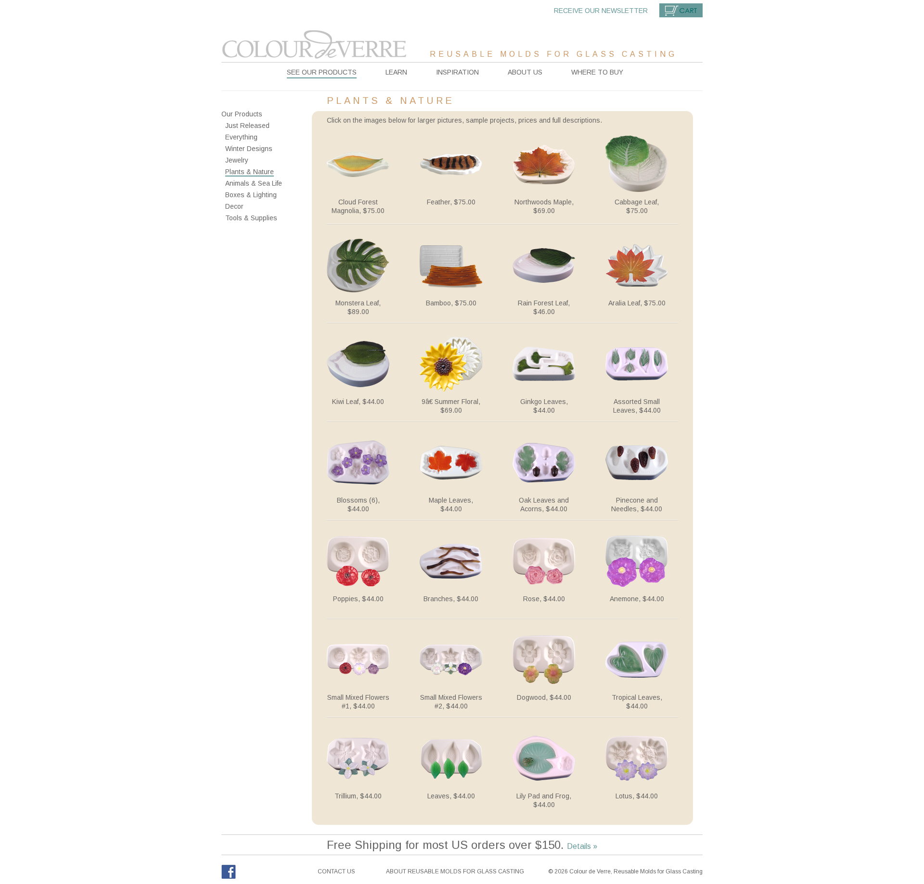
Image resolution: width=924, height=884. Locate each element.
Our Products (241, 114)
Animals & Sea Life (253, 183)
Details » (582, 846)
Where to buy (597, 72)
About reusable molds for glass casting (455, 871)
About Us (525, 72)
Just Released (247, 125)
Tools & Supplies (251, 218)
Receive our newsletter (601, 10)
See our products (322, 72)
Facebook (228, 872)
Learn (396, 72)
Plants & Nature (249, 172)
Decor (234, 206)
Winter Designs (248, 148)
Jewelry (236, 160)
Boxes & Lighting (251, 195)
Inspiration (457, 72)
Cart (681, 10)
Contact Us (336, 871)
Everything (241, 137)
